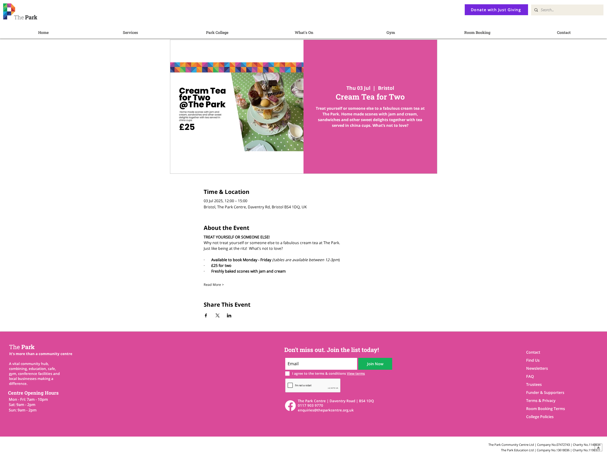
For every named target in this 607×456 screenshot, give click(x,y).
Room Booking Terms (543, 408)
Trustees (534, 384)
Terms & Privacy (541, 400)
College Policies (540, 416)
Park (22, 347)
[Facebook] (290, 405)
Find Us (533, 360)
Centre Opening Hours (33, 393)
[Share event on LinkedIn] (229, 315)
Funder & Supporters (543, 392)
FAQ (530, 376)
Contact (533, 352)
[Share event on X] (217, 315)
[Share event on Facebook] (206, 315)
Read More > (214, 285)
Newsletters (537, 368)
